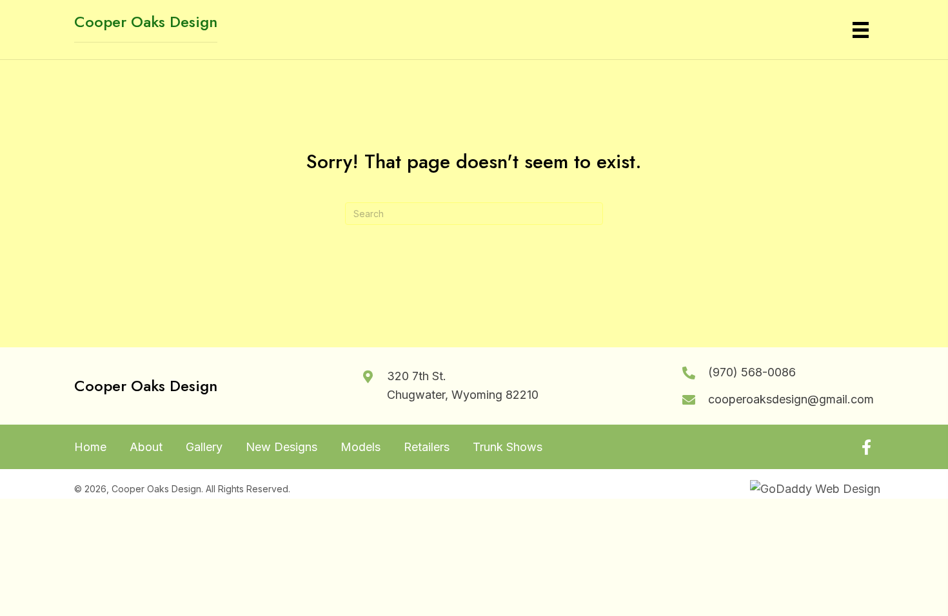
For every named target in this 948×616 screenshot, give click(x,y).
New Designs (281, 447)
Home (90, 447)
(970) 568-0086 (752, 372)
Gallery (204, 447)
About (146, 447)
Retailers (426, 447)
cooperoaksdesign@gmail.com (791, 399)
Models (360, 447)
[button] (866, 447)
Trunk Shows (507, 447)
